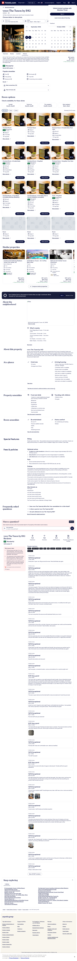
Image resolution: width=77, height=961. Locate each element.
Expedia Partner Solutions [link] (38, 927)
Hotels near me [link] (66, 928)
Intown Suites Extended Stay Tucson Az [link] (48, 896)
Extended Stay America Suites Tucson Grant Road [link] (51, 892)
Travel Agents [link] (35, 935)
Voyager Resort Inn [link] (9, 899)
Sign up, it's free (69, 295)
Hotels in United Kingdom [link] (8, 934)
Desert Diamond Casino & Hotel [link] (13, 897)
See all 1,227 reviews (8, 68)
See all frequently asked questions (36, 514)
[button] (32, 34)
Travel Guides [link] (66, 931)
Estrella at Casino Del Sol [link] (44, 891)
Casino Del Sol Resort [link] (43, 901)
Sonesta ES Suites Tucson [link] (11, 889)
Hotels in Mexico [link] (6, 927)
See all (4, 81)
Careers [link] (64, 926)
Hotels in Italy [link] (5, 932)
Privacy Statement (13, 958)
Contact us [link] (19, 928)
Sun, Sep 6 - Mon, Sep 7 (33, 21)
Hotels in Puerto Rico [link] (7, 944)
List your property (49, 2)
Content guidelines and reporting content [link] (53, 938)
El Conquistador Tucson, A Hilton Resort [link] (15, 888)
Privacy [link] (49, 926)
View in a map (31, 323)
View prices (20, 143)
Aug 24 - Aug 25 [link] (29, 106)
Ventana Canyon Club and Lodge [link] (13, 893)
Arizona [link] (19, 909)
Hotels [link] (4, 909)
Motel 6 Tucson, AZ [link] (9, 892)
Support (59, 2)
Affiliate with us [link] (36, 925)
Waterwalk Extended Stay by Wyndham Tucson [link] (16, 900)
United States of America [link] (12, 909)
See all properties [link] (9, 7)
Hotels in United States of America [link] (8, 924)
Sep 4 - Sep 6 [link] (66, 106)
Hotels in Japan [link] (5, 942)
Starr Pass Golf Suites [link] (10, 896)
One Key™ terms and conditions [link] (52, 929)
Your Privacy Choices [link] (52, 932)
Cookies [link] (49, 934)
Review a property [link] (21, 931)
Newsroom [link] (34, 930)
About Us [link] (65, 924)
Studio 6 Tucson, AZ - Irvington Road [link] (47, 897)
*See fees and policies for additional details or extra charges (40, 388)
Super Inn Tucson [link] (9, 903)
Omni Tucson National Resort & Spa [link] (47, 889)
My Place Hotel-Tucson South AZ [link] (46, 899)
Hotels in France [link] (5, 937)
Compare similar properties (39, 286)
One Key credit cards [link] (67, 933)
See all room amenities (33, 432)
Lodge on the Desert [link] (43, 893)
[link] (62, 23)
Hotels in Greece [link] (6, 946)
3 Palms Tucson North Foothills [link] (12, 891)
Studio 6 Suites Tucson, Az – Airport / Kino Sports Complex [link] (53, 900)
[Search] (72, 528)
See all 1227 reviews (34, 874)
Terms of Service (25, 958)
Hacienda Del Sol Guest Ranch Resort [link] (14, 901)
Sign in (73, 2)
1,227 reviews (7, 544)
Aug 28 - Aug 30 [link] (48, 106)
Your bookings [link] (20, 924)
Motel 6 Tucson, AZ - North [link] (45, 903)
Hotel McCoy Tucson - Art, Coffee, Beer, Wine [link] (16, 895)
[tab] (7, 884)
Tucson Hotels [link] (25, 909)
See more (29, 344)
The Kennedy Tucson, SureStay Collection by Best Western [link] (53, 888)
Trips (64, 2)
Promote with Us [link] (36, 932)
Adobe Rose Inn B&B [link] (43, 895)
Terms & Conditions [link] (52, 924)
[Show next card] (74, 267)
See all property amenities (34, 414)
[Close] (74, 956)
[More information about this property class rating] (8, 13)
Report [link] (8, 569)
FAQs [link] (18, 926)
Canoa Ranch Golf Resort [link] (11, 904)
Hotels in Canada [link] (6, 930)
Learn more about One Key (62, 18)
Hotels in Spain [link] (5, 939)
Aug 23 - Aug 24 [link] (10, 106)
